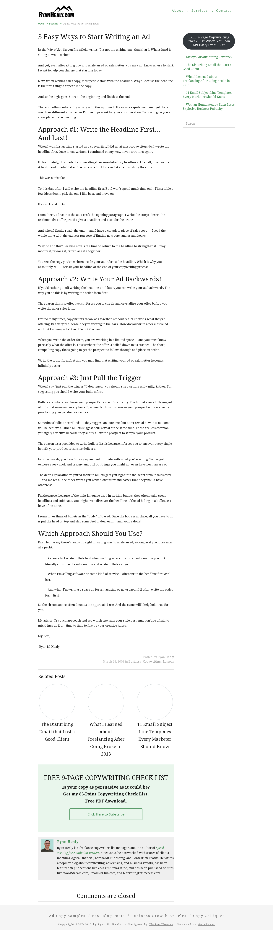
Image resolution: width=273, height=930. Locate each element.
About (177, 10)
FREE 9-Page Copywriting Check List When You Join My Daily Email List (209, 41)
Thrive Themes (161, 924)
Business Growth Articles (159, 916)
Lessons (168, 661)
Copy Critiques (209, 916)
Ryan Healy (166, 657)
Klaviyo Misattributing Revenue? (209, 57)
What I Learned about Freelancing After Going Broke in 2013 (206, 81)
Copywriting (152, 661)
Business (135, 661)
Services (199, 10)
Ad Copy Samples (67, 916)
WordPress (206, 924)
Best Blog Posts (108, 916)
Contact (223, 10)
